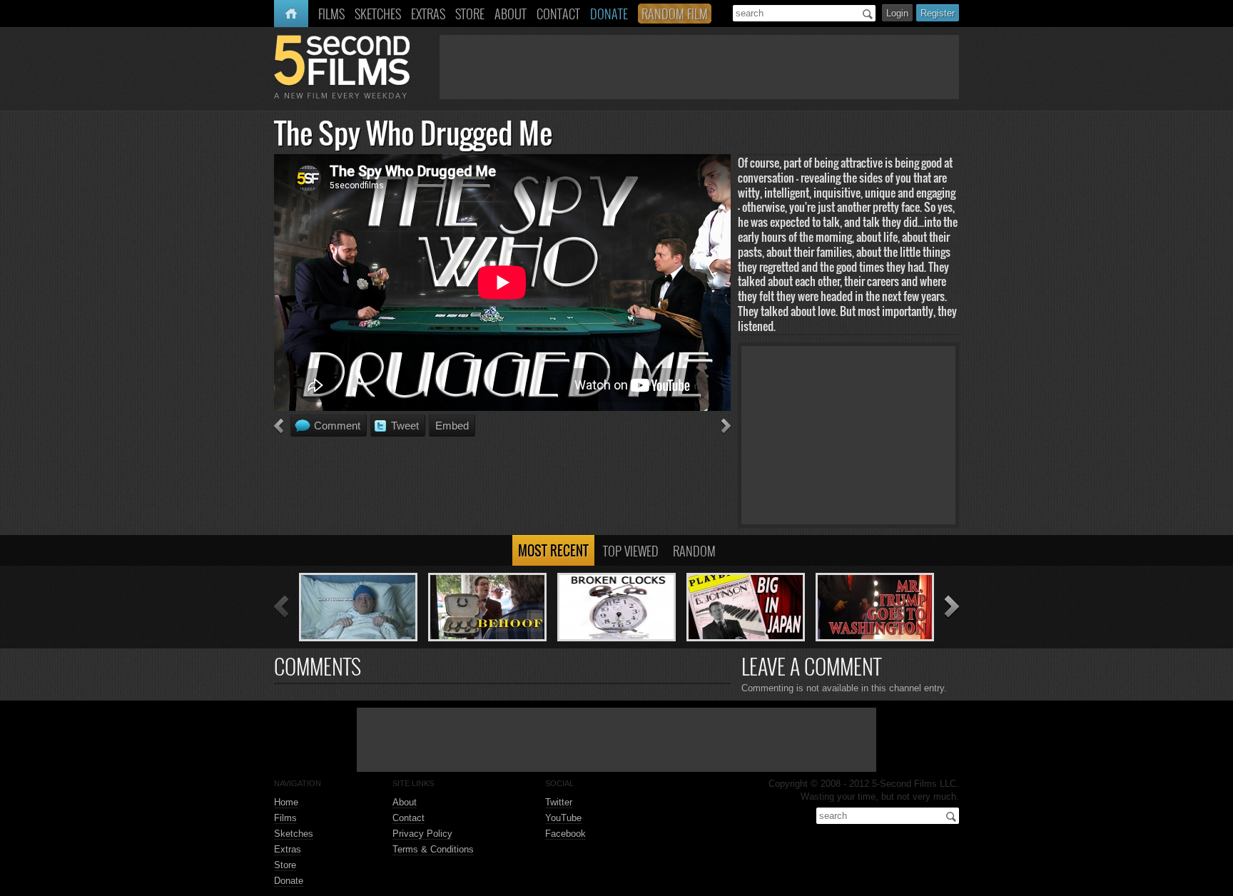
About (404, 802)
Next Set (952, 607)
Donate (288, 880)
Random (694, 550)
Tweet (405, 425)
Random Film (674, 13)
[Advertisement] (699, 67)
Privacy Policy (422, 833)
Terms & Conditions (433, 849)
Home (288, 13)
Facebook (565, 833)
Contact (408, 818)
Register (937, 13)
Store (285, 865)
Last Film (278, 426)
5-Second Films (342, 66)
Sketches (293, 833)
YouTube (563, 818)
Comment (337, 425)
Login (897, 13)
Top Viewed (631, 550)
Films (285, 818)
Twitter (558, 802)
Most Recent (553, 550)
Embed (452, 425)
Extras (287, 849)
